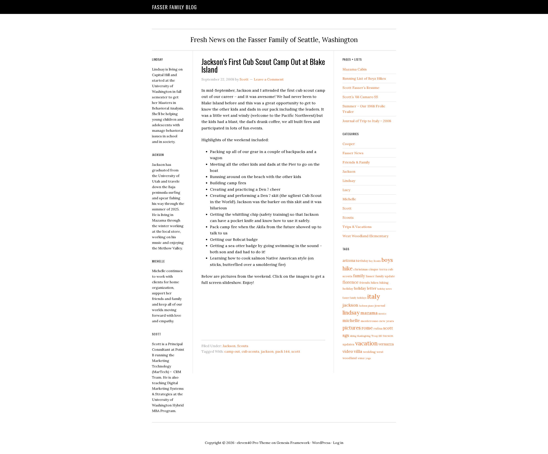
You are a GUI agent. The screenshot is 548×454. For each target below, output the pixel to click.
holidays (361, 297)
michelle (351, 320)
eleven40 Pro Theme (254, 443)
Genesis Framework (293, 443)
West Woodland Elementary (365, 236)
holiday (347, 289)
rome (367, 328)
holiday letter (365, 288)
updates (348, 344)
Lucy (346, 190)
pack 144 (282, 351)
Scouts (242, 346)
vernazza (386, 344)
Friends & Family (356, 162)
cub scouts (250, 351)
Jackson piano (366, 305)
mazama (369, 313)
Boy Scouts (375, 260)
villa (358, 351)
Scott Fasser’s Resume (360, 87)
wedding (369, 352)
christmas (360, 269)
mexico (382, 313)
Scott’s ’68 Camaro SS (360, 97)
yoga (368, 358)
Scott (346, 208)
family (359, 275)
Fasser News (352, 153)
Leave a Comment (269, 79)
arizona (348, 260)
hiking (384, 283)
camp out (232, 351)
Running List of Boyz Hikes (364, 78)
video (347, 351)
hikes (374, 283)
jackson (267, 351)
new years (386, 321)
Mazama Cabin (354, 69)
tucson (388, 336)
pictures (351, 328)
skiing (353, 335)
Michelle (349, 199)
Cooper (348, 144)
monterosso (369, 321)
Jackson (229, 346)
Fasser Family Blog (174, 7)
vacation (366, 343)
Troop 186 (376, 335)
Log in (338, 443)
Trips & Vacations (357, 227)
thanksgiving (363, 335)
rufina (378, 328)
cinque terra (378, 269)
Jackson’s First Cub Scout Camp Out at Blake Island (263, 65)
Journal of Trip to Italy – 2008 (366, 121)
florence (350, 282)
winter (361, 358)
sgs (345, 335)
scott (295, 351)
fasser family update (380, 276)
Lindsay (348, 180)
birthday (362, 261)
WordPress (321, 443)
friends (364, 283)
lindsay (351, 312)
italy (373, 296)
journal (380, 305)
